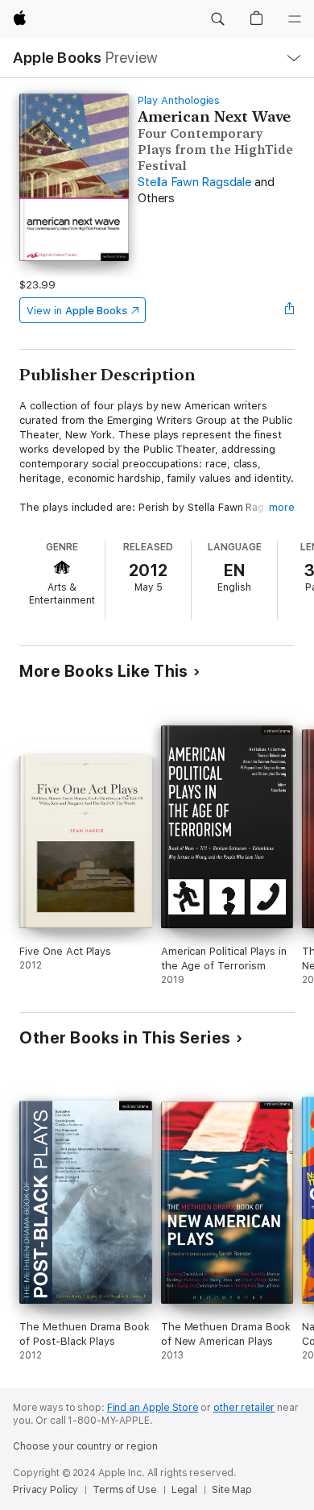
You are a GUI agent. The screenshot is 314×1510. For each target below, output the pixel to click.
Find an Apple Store (153, 1407)
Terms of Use (125, 1489)
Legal (184, 1489)
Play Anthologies (179, 100)
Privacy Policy (45, 1489)
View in (77, 311)
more (282, 507)
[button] (217, 19)
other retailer (244, 1407)
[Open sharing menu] (290, 310)
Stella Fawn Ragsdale (194, 182)
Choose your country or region (85, 1446)
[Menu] (294, 19)
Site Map (232, 1489)
